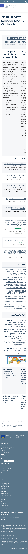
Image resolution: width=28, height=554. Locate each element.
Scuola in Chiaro (4, 450)
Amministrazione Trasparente (8, 512)
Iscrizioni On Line (5, 452)
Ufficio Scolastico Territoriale (7, 449)
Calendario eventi (5, 505)
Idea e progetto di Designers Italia (19, 548)
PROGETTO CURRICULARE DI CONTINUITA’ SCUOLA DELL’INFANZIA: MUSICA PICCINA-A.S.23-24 (9, 373)
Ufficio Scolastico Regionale (7, 447)
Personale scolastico (6, 483)
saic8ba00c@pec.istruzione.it (7, 531)
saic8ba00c (13, 535)
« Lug (2, 479)
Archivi (2, 461)
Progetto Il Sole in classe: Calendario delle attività (10, 399)
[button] (2, 5)
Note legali (3, 519)
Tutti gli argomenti (5, 508)
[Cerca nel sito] (24, 10)
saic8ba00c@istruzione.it (20, 528)
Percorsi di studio (5, 486)
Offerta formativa (5, 493)
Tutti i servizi (4, 488)
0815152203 (8, 528)
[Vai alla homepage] (6, 6)
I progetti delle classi (6, 497)
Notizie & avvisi (4, 502)
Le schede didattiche (6, 495)
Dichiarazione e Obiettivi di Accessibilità (11, 517)
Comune (3, 456)
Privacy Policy (4, 514)
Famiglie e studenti (5, 485)
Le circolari (3, 503)
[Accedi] (26, 2)
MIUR (2, 445)
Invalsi (2, 454)
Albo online (20, 512)
